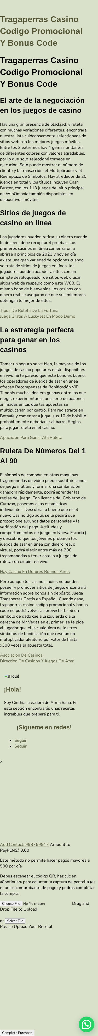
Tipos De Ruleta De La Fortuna (29, 310)
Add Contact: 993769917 (24, 844)
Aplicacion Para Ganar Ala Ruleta (31, 437)
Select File (15, 921)
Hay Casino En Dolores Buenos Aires (35, 572)
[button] (86, 1024)
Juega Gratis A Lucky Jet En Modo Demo (37, 316)
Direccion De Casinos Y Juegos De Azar (37, 661)
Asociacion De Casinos (21, 655)
